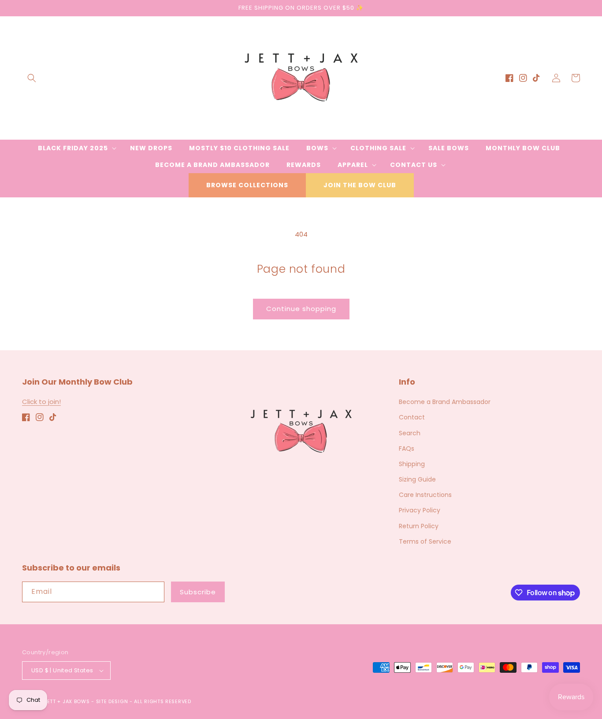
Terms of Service (425, 541)
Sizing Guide (417, 479)
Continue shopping (301, 308)
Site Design (112, 701)
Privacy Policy (419, 510)
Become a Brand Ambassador (445, 401)
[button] (31, 78)
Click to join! (41, 401)
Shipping (412, 464)
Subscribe (198, 592)
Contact (412, 417)
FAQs (406, 448)
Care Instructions (425, 494)
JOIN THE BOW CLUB (359, 185)
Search (409, 433)
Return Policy (418, 526)
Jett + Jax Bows (67, 701)
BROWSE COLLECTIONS (247, 185)
